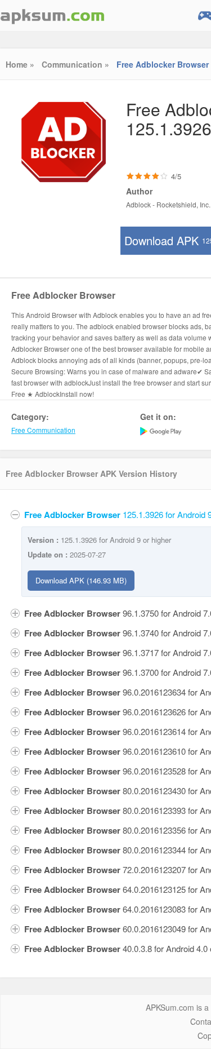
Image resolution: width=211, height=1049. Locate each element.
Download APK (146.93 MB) (81, 580)
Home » (20, 64)
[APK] (52, 15)
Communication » (75, 64)
